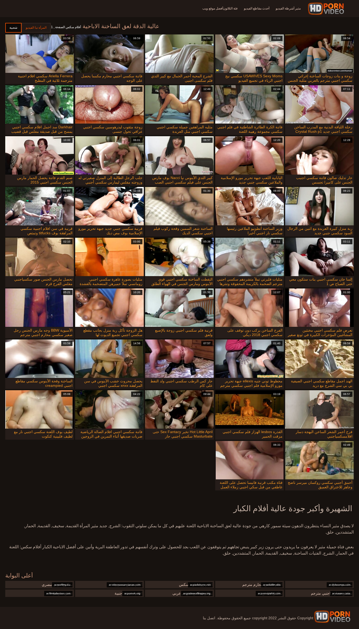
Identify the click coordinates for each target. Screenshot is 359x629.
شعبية (13, 27)
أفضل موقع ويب (212, 8)
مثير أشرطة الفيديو (288, 8)
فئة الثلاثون (230, 8)
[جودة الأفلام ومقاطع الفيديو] (332, 617)
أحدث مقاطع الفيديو (256, 8)
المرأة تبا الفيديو (36, 27)
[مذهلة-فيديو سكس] (327, 9)
